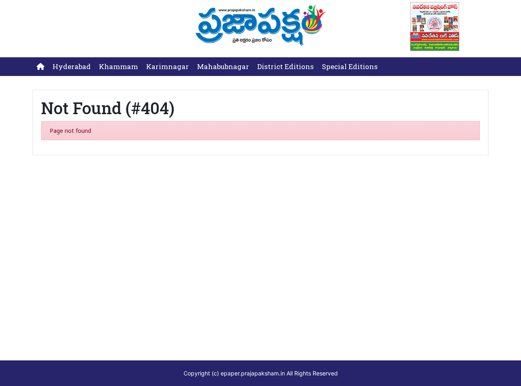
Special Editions (350, 66)
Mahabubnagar (223, 66)
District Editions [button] (285, 66)
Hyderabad (72, 66)
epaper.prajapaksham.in (253, 373)
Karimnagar (167, 66)
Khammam (118, 66)
